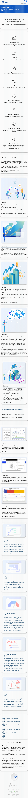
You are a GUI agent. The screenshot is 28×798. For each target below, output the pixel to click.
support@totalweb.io (14, 783)
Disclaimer (17, 794)
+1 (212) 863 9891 (14, 787)
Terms (9, 794)
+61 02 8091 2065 (14, 785)
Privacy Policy (12, 794)
